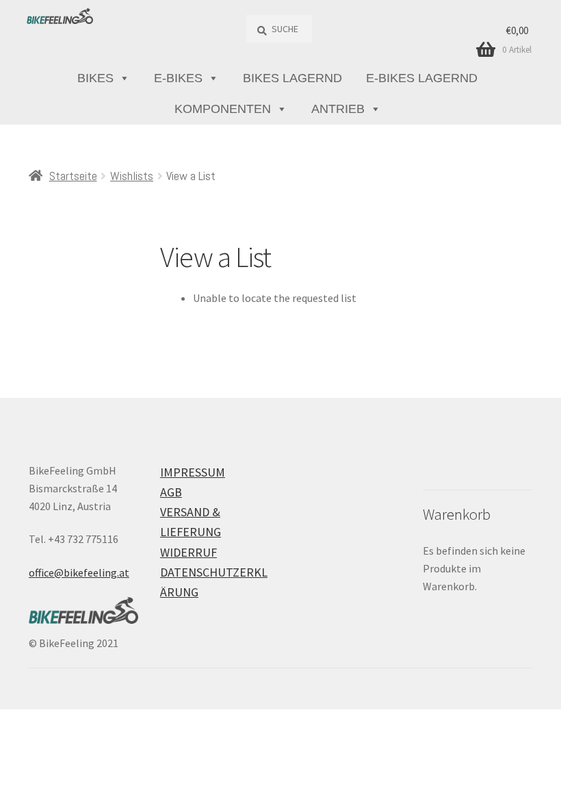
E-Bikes (178, 78)
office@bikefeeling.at (79, 572)
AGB (171, 492)
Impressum (192, 472)
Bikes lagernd (292, 78)
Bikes (95, 78)
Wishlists (131, 176)
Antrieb (338, 109)
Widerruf (188, 552)
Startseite (73, 176)
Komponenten (222, 109)
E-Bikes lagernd (422, 78)
